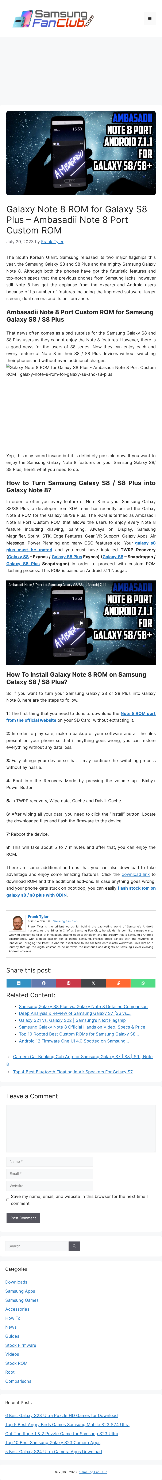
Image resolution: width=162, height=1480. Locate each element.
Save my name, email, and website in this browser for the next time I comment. (79, 1200)
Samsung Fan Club (65, 921)
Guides (12, 1336)
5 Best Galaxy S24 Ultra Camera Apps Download (53, 1451)
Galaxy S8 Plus (67, 556)
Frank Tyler (38, 916)
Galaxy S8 (18, 556)
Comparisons (18, 1381)
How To (12, 1318)
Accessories (17, 1309)
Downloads (16, 1282)
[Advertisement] (81, 68)
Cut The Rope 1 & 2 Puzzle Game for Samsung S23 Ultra (61, 1433)
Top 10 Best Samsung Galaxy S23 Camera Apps (52, 1442)
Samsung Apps (20, 1291)
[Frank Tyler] (18, 923)
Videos (12, 1354)
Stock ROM (16, 1363)
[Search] (74, 1246)
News (10, 1327)
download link (136, 874)
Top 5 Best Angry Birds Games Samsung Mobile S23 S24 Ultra (67, 1424)
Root (10, 1372)
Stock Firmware (20, 1345)
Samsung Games (22, 1300)
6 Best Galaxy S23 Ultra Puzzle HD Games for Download (61, 1415)
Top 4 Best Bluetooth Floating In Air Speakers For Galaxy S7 (73, 1071)
